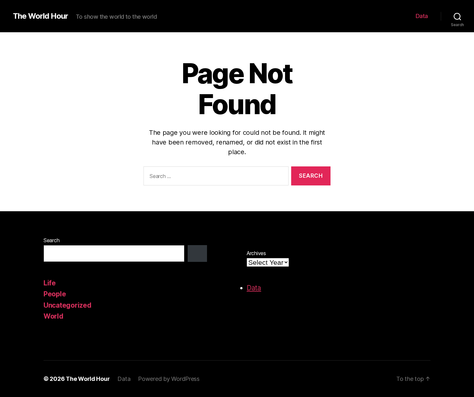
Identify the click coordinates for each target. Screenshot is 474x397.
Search (51, 240)
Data (422, 16)
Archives (256, 253)
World (54, 316)
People (55, 294)
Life (50, 283)
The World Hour (40, 16)
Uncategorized (68, 305)
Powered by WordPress (169, 378)
